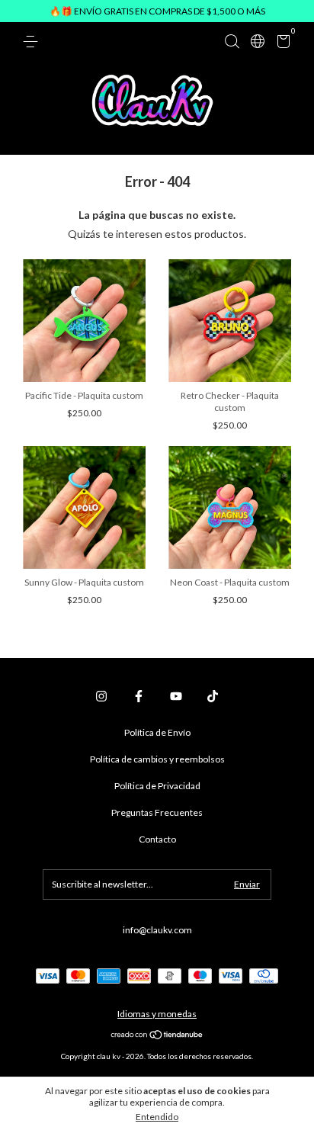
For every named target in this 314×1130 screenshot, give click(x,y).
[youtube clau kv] (176, 696)
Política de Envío (157, 732)
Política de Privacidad (157, 785)
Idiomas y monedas (157, 1013)
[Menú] (33, 41)
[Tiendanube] (157, 1035)
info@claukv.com (157, 930)
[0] (281, 43)
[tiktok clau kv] (213, 696)
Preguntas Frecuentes (157, 812)
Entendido (157, 1116)
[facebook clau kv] (139, 696)
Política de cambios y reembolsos (157, 759)
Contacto (157, 839)
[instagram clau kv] (101, 696)
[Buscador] (232, 41)
